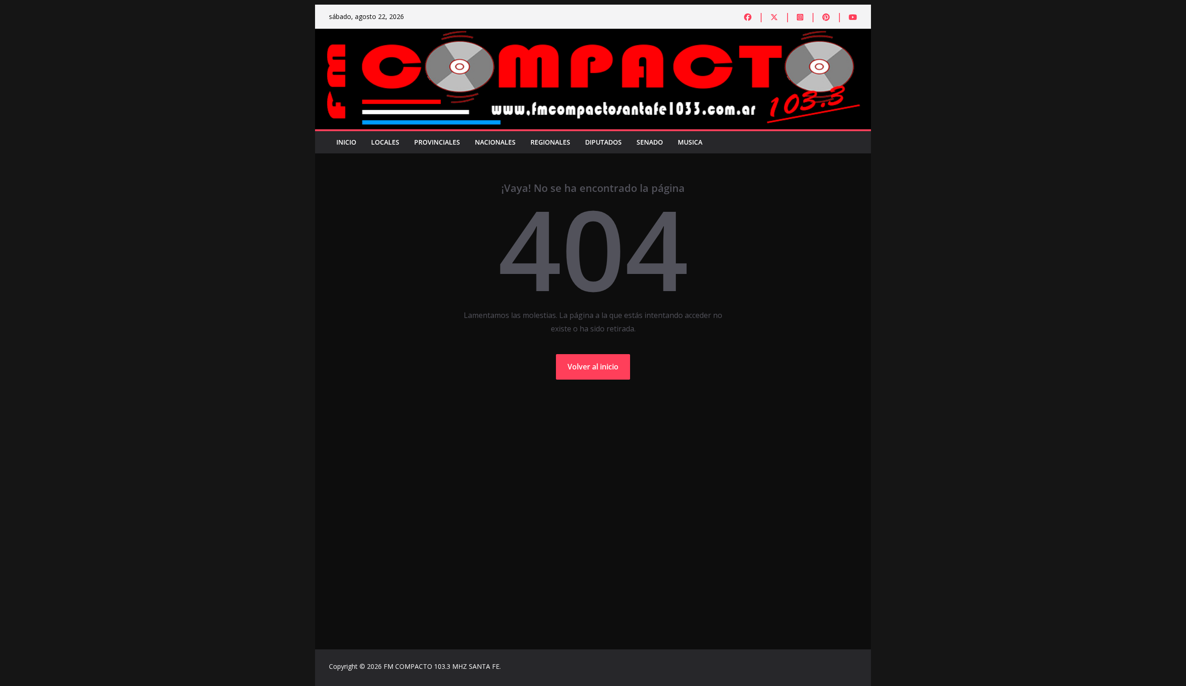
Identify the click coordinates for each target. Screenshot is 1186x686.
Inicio (346, 142)
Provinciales (437, 142)
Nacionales (495, 142)
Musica (690, 142)
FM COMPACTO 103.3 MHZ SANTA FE (441, 666)
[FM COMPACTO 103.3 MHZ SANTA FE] (593, 35)
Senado (650, 142)
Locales (385, 142)
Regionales (550, 142)
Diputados (603, 142)
